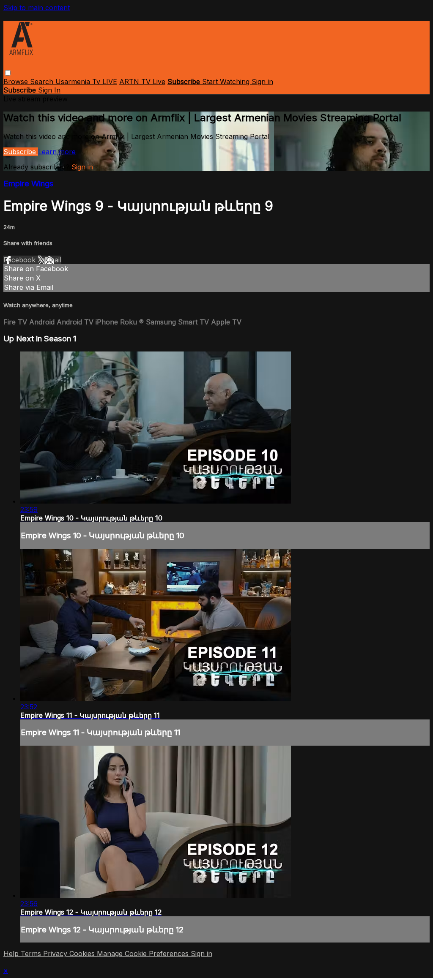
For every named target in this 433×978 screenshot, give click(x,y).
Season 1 (60, 338)
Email (52, 260)
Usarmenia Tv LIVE (86, 81)
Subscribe (20, 151)
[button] (8, 73)
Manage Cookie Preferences (144, 953)
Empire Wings (28, 183)
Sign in (262, 81)
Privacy (56, 953)
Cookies (83, 953)
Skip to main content (36, 7)
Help (12, 953)
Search (42, 81)
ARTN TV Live (142, 81)
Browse (16, 81)
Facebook (20, 260)
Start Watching (227, 81)
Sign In (49, 90)
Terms (32, 953)
